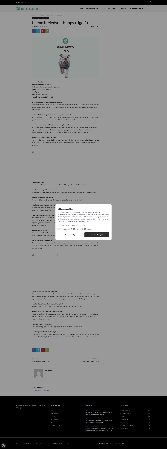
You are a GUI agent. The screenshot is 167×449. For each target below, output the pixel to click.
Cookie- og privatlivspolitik (68, 225)
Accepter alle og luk (96, 235)
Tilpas (83, 225)
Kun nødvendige (70, 235)
